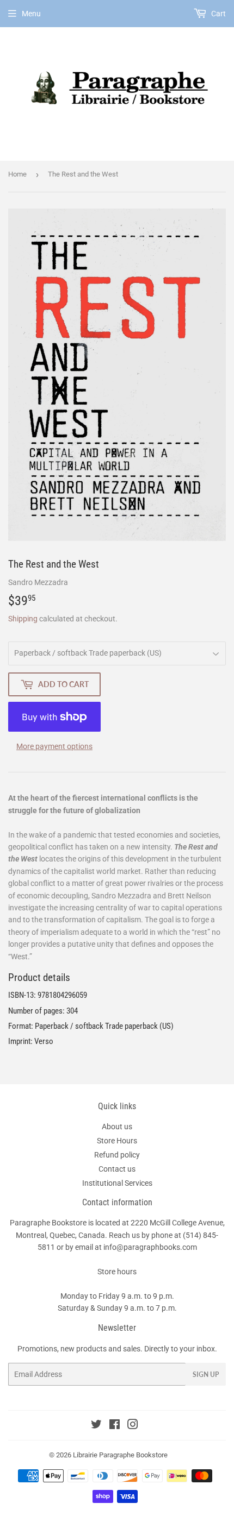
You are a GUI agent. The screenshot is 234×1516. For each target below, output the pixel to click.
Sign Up (206, 1374)
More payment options (54, 746)
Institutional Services (117, 1183)
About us (117, 1126)
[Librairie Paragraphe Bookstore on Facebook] (114, 1425)
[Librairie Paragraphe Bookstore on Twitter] (96, 1425)
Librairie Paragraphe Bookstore (120, 1455)
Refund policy (117, 1154)
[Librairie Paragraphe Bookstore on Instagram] (132, 1425)
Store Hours (117, 1140)
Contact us (117, 1169)
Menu (31, 13)
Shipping (23, 618)
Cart (218, 13)
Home (17, 174)
